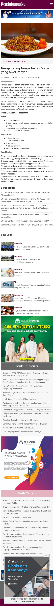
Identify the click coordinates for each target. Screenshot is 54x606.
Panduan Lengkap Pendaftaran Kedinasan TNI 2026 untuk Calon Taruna (25, 394)
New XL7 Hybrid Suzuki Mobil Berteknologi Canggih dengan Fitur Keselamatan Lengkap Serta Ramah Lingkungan (26, 381)
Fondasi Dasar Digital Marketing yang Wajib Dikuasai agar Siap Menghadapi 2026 (25, 193)
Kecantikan (18, 269)
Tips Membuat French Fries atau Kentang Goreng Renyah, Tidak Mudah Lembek (25, 529)
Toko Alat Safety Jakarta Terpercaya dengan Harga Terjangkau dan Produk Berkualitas (23, 548)
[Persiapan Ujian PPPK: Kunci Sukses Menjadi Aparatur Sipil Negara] (7, 246)
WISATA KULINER (20, 62)
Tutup (47, 555)
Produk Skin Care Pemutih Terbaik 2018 (18, 428)
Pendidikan (18, 244)
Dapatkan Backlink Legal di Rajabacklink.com (20, 420)
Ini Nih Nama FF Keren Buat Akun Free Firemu (20, 399)
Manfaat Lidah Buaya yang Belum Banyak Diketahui (23, 554)
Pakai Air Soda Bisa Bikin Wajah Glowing (18, 517)
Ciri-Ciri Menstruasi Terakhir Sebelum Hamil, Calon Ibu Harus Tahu (27, 225)
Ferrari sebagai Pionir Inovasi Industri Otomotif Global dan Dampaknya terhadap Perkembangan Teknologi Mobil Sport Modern (24, 207)
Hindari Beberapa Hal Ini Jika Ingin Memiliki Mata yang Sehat (26, 507)
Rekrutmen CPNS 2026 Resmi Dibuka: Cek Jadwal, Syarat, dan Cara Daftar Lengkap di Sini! (25, 374)
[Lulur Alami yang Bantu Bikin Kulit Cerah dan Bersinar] (7, 272)
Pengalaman (18, 295)
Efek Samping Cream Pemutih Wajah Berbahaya (22, 432)
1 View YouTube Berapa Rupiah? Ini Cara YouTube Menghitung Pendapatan (22, 387)
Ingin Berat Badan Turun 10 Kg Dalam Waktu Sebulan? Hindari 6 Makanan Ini (27, 542)
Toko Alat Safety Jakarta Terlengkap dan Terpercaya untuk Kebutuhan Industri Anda (26, 535)
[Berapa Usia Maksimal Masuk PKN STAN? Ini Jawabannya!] (7, 258)
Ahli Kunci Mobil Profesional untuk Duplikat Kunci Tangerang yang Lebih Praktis (26, 501)
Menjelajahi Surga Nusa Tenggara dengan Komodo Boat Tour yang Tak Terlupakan (27, 512)
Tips (15, 282)
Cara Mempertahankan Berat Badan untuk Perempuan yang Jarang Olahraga (25, 215)
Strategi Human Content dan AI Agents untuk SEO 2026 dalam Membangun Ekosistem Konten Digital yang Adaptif (25, 200)
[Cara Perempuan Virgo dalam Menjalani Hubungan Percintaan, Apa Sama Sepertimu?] (7, 298)
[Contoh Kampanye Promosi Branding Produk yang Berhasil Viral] (7, 284)
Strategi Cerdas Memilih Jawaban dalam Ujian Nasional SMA (25, 221)
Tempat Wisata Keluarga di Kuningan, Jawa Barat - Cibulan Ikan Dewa (26, 414)
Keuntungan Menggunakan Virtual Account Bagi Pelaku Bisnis (27, 409)
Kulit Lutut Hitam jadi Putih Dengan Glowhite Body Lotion (25, 424)
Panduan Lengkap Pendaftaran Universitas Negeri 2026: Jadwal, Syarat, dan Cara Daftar (25, 404)
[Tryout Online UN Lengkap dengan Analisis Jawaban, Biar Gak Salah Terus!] (7, 310)
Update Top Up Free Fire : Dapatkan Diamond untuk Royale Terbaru (25, 522)
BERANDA (7, 62)
